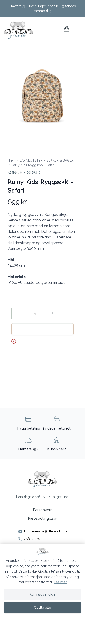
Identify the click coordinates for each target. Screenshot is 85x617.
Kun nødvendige (42, 594)
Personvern (42, 510)
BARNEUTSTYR (31, 160)
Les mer (60, 582)
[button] (42, 95)
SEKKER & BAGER (60, 160)
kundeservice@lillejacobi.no (45, 531)
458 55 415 (32, 539)
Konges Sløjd (24, 172)
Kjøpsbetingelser (42, 518)
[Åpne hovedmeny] (77, 30)
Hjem (12, 160)
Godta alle (42, 607)
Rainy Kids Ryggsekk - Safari (33, 165)
